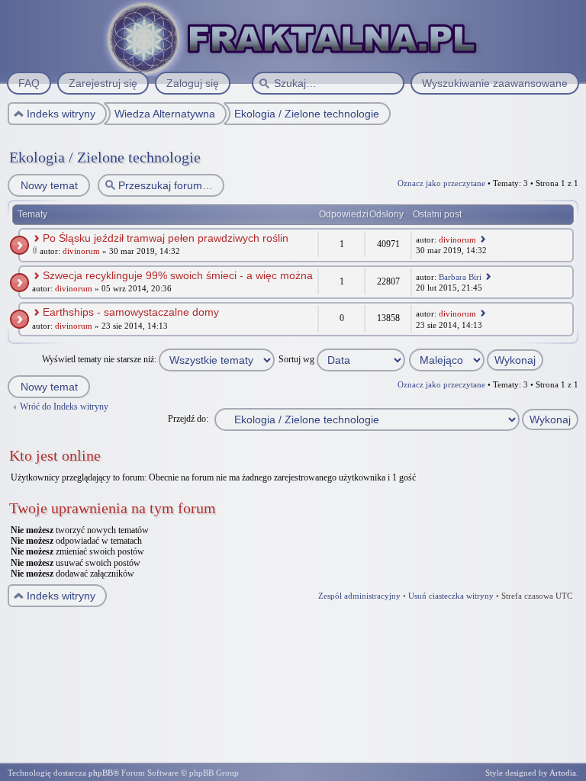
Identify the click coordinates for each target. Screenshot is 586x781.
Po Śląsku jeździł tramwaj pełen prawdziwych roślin (165, 238)
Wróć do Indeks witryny (64, 406)
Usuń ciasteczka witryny (451, 595)
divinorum (81, 251)
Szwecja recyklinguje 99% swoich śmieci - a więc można (178, 275)
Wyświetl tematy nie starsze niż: (100, 359)
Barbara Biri (460, 276)
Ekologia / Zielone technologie (105, 157)
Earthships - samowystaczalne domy (131, 312)
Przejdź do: (188, 418)
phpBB (101, 772)
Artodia (562, 772)
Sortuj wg (298, 359)
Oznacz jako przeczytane (441, 183)
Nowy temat (49, 185)
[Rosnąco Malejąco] (477, 359)
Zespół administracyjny (359, 595)
